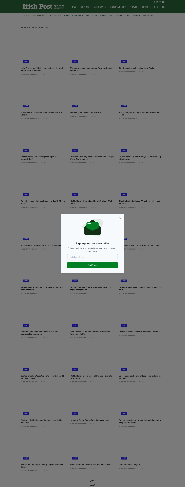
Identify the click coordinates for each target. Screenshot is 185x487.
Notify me (92, 265)
